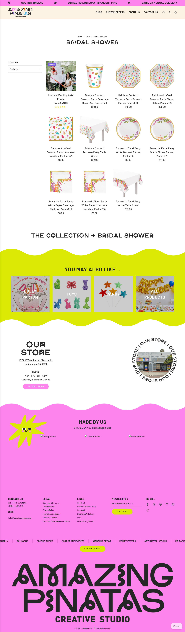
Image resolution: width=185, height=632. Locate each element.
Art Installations (122, 541)
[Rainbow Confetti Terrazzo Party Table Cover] (94, 129)
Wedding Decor (68, 541)
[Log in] (170, 12)
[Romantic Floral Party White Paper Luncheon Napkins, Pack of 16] (94, 182)
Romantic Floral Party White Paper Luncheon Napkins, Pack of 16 (95, 205)
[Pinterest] (160, 504)
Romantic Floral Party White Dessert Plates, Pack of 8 (128, 152)
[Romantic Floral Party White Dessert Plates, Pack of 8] (128, 129)
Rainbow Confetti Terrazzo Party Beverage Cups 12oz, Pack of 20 (95, 99)
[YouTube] (167, 504)
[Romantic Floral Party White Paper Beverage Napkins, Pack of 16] (61, 182)
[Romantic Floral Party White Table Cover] (128, 182)
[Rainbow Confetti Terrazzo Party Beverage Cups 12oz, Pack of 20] (94, 76)
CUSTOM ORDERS (92, 548)
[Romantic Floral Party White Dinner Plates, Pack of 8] (162, 129)
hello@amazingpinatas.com (19, 518)
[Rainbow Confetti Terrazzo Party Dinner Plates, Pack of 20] (162, 76)
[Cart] (175, 12)
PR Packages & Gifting (155, 541)
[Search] (164, 12)
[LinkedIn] (173, 504)
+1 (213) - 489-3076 (15, 506)
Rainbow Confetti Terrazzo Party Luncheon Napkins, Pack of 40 (61, 152)
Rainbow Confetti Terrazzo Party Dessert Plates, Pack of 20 (128, 99)
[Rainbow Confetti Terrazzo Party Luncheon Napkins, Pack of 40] (61, 129)
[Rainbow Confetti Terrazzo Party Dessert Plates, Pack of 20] (128, 76)
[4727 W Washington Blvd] (92, 365)
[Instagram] (154, 504)
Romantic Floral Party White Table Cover (128, 203)
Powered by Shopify (103, 628)
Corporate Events (39, 541)
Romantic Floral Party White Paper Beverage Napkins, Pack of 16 (61, 205)
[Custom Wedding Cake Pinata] (61, 76)
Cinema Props (11, 541)
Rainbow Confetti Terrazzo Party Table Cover (94, 152)
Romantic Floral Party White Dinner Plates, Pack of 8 (162, 152)
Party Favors (94, 541)
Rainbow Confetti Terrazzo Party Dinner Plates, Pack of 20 (162, 99)
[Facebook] (148, 504)
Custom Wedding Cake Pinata (61, 97)
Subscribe (122, 511)
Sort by (13, 62)
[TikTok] (148, 510)
